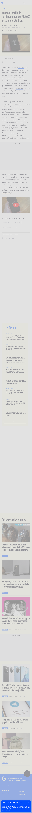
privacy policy (16, 807)
